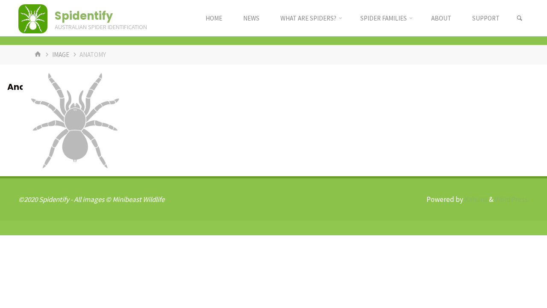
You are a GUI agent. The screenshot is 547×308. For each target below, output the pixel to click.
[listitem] (75, 119)
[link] (519, 18)
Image (60, 54)
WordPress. (512, 199)
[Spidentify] (32, 18)
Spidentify (84, 16)
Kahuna (475, 199)
